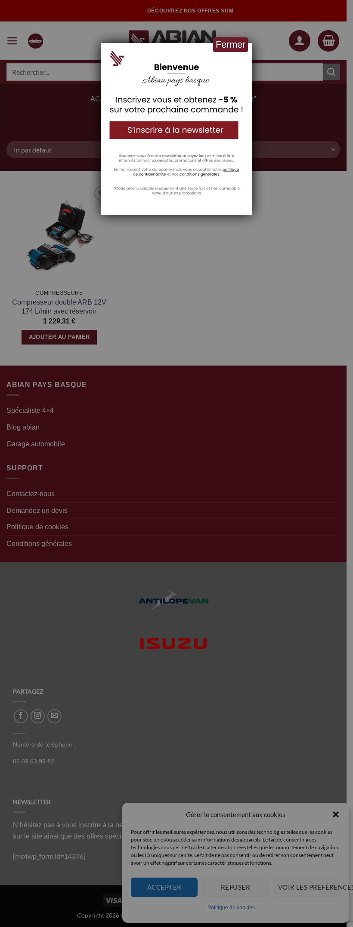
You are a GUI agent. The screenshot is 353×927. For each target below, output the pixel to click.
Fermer (230, 44)
